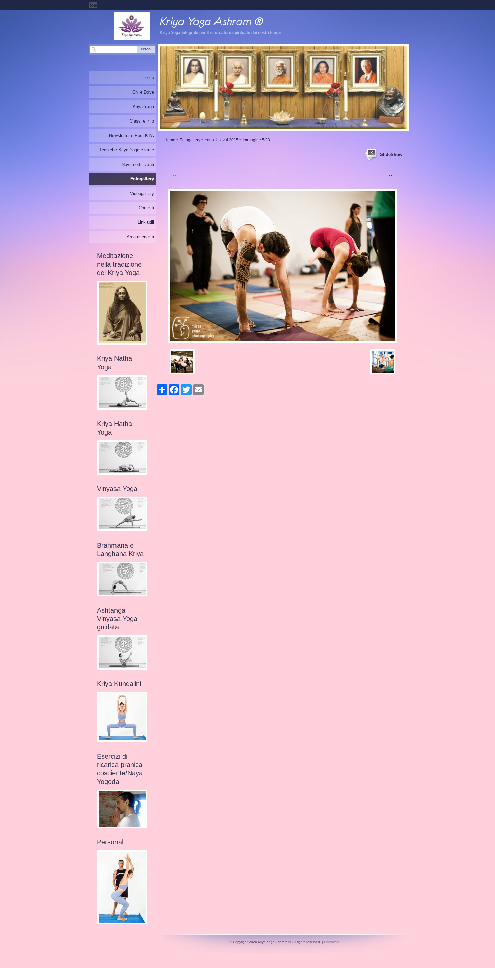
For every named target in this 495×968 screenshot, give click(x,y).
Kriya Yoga (143, 106)
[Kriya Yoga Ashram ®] (132, 26)
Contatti (146, 207)
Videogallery (142, 193)
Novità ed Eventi (138, 164)
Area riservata (140, 236)
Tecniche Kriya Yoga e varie (126, 149)
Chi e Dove (143, 92)
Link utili (146, 222)
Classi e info (142, 121)
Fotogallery (190, 140)
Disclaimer (331, 942)
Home (169, 140)
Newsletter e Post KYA (131, 135)
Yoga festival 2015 (221, 140)
